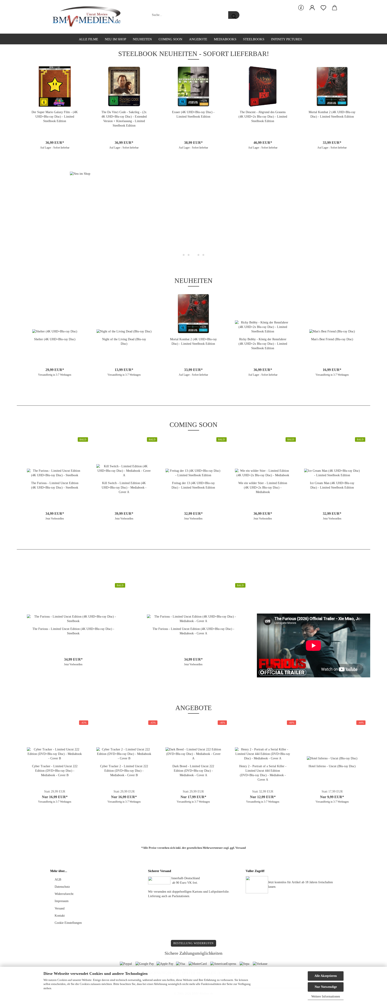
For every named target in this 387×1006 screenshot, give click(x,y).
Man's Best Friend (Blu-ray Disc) (332, 339)
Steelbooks (253, 39)
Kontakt (60, 915)
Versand (240, 847)
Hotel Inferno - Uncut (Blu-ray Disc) (332, 766)
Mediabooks (225, 39)
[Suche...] (233, 15)
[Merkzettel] (323, 8)
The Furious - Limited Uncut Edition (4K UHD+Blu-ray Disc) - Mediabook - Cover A (193, 631)
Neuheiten (142, 39)
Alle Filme (88, 39)
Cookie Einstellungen (68, 922)
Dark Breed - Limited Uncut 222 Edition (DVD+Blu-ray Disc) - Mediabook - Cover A (193, 771)
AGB (58, 879)
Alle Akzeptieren (325, 976)
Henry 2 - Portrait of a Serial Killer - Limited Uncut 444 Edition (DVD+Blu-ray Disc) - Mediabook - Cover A (262, 773)
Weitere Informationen (325, 996)
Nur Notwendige (326, 987)
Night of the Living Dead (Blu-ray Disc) (124, 341)
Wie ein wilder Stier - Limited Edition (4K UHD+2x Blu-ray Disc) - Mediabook (262, 487)
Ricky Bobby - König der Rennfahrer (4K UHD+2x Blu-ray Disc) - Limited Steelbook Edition (263, 344)
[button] (312, 8)
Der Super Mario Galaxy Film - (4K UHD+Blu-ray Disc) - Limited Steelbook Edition (55, 116)
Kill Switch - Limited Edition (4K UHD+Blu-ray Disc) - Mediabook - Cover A (124, 487)
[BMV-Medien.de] (88, 17)
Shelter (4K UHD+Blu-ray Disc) (54, 339)
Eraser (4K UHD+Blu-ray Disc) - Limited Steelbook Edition (193, 114)
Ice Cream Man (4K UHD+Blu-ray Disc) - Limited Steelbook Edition (332, 485)
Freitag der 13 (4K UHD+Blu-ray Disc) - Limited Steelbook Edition (193, 485)
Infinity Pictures (286, 39)
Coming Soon (170, 39)
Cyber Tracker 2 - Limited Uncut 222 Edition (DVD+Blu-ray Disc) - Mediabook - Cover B (124, 771)
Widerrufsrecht (64, 894)
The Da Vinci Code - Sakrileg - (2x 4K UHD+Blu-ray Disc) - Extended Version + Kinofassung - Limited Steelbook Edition (124, 118)
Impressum (62, 901)
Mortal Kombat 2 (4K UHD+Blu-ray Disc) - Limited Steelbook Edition (332, 114)
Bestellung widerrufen (193, 943)
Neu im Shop (115, 39)
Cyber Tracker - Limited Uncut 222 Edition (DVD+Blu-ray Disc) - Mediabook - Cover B (54, 771)
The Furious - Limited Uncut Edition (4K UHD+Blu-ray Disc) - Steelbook (54, 485)
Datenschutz (62, 886)
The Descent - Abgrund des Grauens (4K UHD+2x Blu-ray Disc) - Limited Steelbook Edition (263, 116)
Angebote (198, 39)
